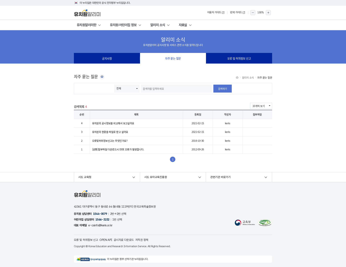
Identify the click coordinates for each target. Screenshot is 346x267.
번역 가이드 (236, 12)
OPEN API (105, 240)
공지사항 (107, 58)
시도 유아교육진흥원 (155, 177)
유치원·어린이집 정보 (123, 25)
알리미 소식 (157, 25)
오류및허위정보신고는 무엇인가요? (109, 140)
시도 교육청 (84, 177)
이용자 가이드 (214, 12)
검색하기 (222, 88)
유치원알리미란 (86, 25)
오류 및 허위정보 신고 (239, 58)
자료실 (183, 25)
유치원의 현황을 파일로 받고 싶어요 (110, 132)
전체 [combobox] (118, 88)
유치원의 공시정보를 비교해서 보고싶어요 (113, 123)
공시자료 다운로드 (124, 240)
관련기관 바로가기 (220, 177)
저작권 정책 (141, 240)
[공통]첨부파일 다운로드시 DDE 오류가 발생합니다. (118, 149)
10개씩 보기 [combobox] (258, 106)
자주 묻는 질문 (173, 58)
